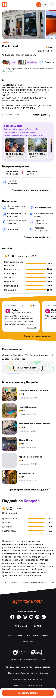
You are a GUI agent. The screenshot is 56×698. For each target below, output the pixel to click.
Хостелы (18, 635)
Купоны (34, 673)
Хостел (6, 43)
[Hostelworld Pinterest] (37, 617)
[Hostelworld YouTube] (31, 617)
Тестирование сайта (21, 679)
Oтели (28, 635)
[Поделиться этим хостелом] (52, 38)
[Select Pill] (38, 4)
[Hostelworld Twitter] (19, 617)
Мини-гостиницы (40, 635)
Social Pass (28, 642)
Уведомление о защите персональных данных (28, 667)
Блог (10, 635)
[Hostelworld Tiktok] (44, 617)
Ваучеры (44, 673)
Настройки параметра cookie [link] (28, 685)
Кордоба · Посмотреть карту (20, 55)
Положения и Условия (18, 673)
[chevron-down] (27, 510)
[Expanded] (6, 583)
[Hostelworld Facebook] (12, 617)
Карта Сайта (39, 679)
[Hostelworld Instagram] (25, 617)
